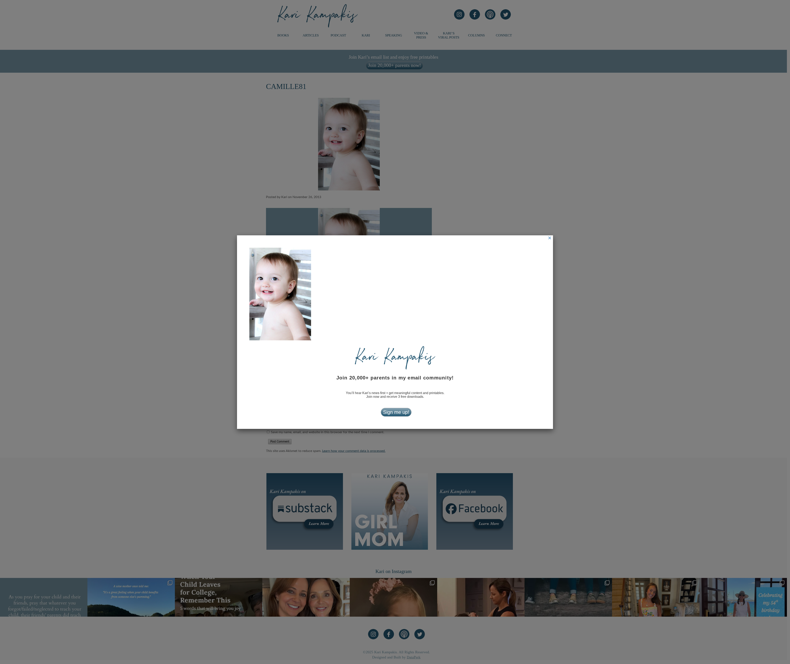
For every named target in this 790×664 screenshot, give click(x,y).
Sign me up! (396, 412)
